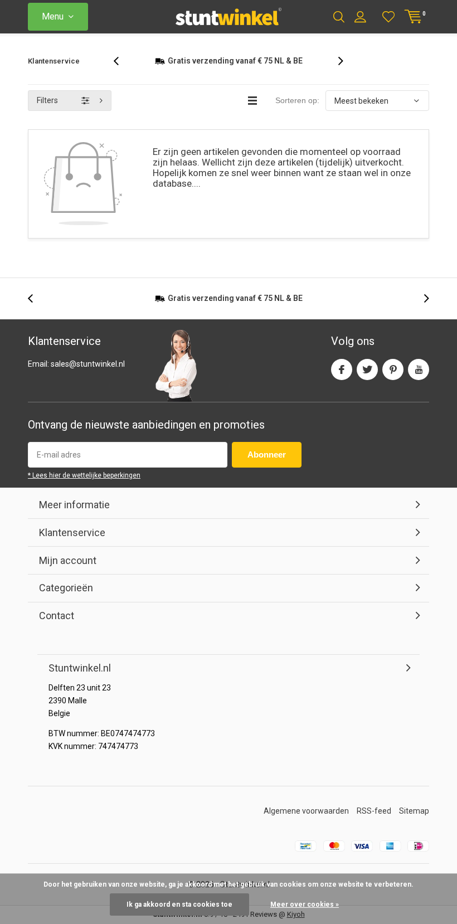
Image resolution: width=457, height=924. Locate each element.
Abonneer (266, 464)
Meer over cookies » (304, 904)
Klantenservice (54, 61)
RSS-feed (374, 820)
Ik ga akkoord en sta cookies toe (179, 904)
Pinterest (392, 379)
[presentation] (122, 66)
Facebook (341, 379)
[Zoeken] (338, 16)
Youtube (418, 379)
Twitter (367, 379)
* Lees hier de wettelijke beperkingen (84, 485)
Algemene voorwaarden (306, 820)
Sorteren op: (297, 110)
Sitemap (414, 820)
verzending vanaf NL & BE (235, 308)
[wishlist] (388, 16)
